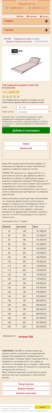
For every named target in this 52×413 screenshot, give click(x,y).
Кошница (32, 16)
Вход (21, 16)
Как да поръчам (26, 383)
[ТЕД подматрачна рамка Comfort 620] (26, 63)
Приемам (42, 407)
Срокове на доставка (26, 393)
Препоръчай (26, 148)
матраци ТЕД (26, 336)
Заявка (26, 143)
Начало (45, 16)
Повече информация (41, 411)
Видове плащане (26, 388)
